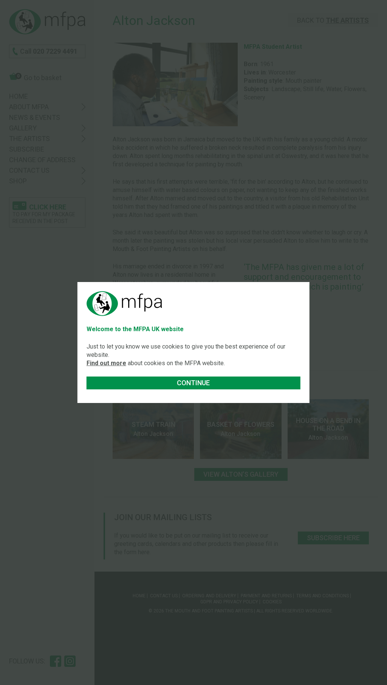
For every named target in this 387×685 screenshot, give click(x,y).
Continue (193, 383)
